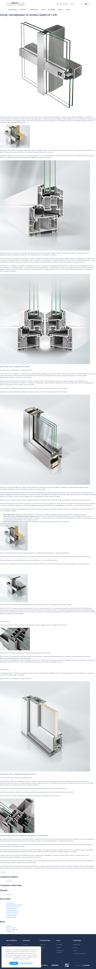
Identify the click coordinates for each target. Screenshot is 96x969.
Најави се (9, 926)
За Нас (43, 9)
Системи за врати (11, 915)
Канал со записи (11, 927)
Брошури (42, 947)
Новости (60, 9)
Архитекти (23, 9)
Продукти (9, 944)
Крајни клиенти (12, 9)
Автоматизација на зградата (14, 905)
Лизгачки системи (12, 910)
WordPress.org (11, 931)
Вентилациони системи (13, 906)
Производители (33, 9)
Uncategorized (10, 903)
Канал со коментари (12, 929)
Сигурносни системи (12, 914)
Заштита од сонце (12, 908)
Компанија (59, 944)
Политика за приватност (80, 953)
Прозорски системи (12, 912)
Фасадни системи (11, 917)
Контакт (68, 9)
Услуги (41, 950)
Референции (51, 9)
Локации (58, 947)
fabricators (9, 881)
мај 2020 (9, 894)
